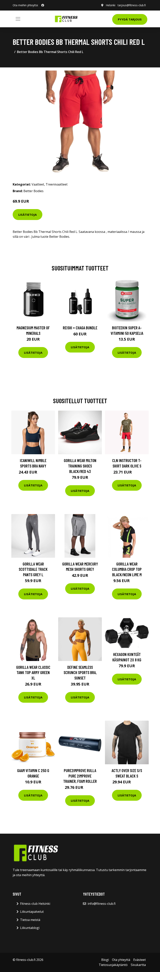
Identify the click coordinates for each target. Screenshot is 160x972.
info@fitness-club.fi (102, 903)
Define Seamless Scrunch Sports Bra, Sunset (80, 672)
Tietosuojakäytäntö (113, 965)
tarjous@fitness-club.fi (132, 5)
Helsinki (110, 5)
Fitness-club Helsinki (35, 903)
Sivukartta (138, 965)
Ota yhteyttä (121, 960)
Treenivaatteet (57, 184)
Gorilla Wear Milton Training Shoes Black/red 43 (80, 466)
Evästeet (139, 960)
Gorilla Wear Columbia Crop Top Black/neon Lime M (127, 569)
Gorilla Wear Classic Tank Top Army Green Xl (33, 672)
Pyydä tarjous (130, 19)
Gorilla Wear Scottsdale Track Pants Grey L (33, 569)
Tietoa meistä (30, 920)
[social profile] (43, 5)
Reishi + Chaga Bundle (80, 327)
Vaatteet (38, 184)
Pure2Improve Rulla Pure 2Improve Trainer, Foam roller (80, 776)
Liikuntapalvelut (32, 911)
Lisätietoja (27, 214)
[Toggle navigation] (18, 19)
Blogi (105, 960)
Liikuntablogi (29, 928)
